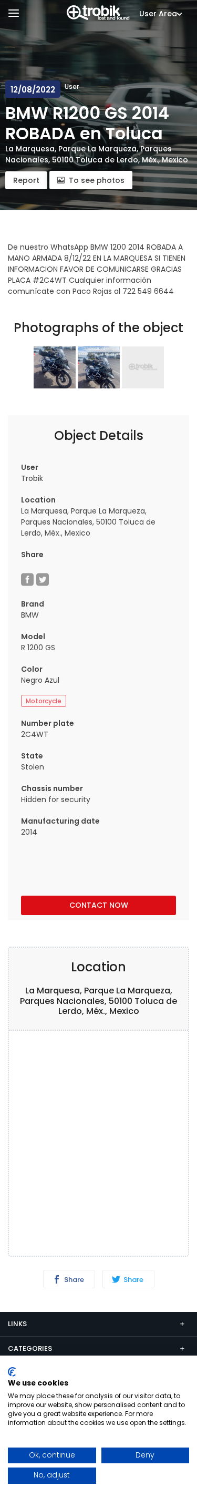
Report (26, 180)
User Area (158, 13)
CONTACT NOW (98, 905)
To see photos (97, 180)
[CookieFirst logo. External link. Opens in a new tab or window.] (12, 1372)
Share (73, 1280)
